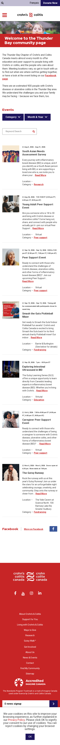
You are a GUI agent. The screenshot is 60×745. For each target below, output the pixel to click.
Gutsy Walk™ (30, 641)
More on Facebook (33, 529)
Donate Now (50, 3)
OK (30, 736)
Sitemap (30, 673)
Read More (40, 175)
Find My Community (30, 668)
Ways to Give (30, 630)
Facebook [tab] (53, 529)
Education (39, 400)
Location (26, 181)
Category (11, 117)
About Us (30, 652)
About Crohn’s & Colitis (30, 614)
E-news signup (13, 703)
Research (39, 184)
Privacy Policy (16, 719)
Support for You (30, 619)
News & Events (30, 657)
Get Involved (30, 647)
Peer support (40, 237)
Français (34, 2)
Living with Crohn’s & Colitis (30, 624)
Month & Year (35, 117)
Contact (30, 663)
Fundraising (40, 350)
